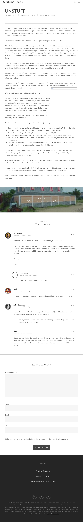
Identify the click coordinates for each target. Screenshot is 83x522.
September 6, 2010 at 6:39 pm (22, 291)
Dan (15, 331)
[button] (79, 2)
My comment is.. (11, 372)
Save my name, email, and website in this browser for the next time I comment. (37, 439)
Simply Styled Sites (53, 514)
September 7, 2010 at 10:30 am (29, 275)
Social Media (50, 15)
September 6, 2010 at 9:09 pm (22, 307)
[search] (75, 2)
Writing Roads (13, 2)
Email (8, 415)
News (42, 15)
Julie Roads (11, 15)
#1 (21, 138)
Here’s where (10, 168)
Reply (72, 234)
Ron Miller (18, 234)
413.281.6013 (44, 476)
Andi (15, 289)
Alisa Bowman (19, 305)
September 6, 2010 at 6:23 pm (22, 235)
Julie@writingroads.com (45, 481)
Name (8, 404)
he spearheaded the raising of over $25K (40, 142)
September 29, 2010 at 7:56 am (23, 333)
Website (8, 426)
